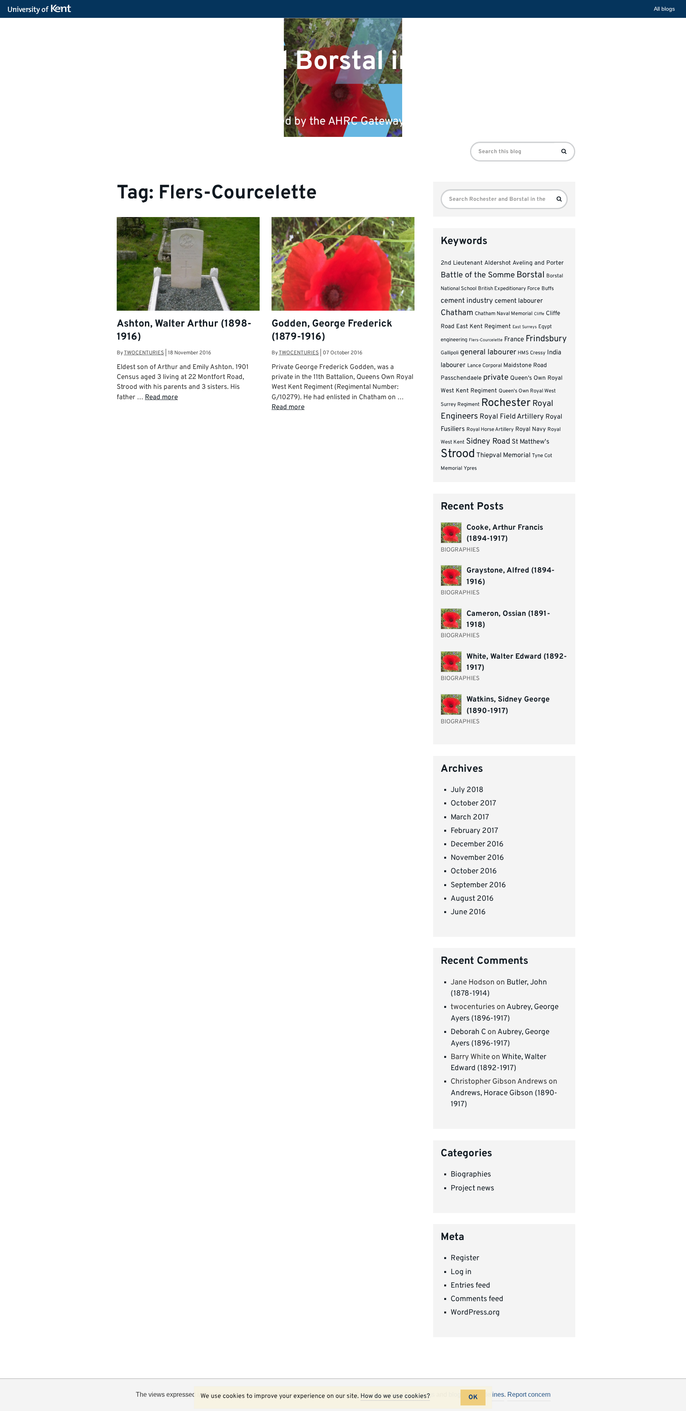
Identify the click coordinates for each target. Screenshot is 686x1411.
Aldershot (497, 263)
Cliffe (539, 314)
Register (465, 1258)
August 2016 (472, 899)
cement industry (467, 301)
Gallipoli (450, 353)
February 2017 (474, 831)
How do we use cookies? (395, 1396)
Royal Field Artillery (512, 416)
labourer (453, 365)
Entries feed (470, 1285)
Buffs (547, 288)
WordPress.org (475, 1312)
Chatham (457, 313)
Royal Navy (530, 429)
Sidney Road (488, 441)
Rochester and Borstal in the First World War (317, 76)
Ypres (470, 468)
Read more (161, 397)
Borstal (530, 275)
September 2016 (478, 885)
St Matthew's (530, 442)
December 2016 (477, 844)
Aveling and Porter (538, 263)
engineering (454, 339)
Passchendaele (461, 378)
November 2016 (477, 858)
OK (473, 1397)
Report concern (529, 1394)
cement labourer (519, 301)
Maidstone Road (525, 365)
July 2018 (467, 790)
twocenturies (144, 353)
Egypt (545, 326)
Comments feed (477, 1299)
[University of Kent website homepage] (41, 9)
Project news (472, 1188)
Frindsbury (546, 339)
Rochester (506, 403)
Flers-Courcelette (486, 340)
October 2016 (474, 871)
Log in (461, 1272)
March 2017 (470, 817)
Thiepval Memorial (503, 455)
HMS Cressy (531, 353)
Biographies (471, 1174)
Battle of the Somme (478, 275)
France (514, 339)
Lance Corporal (484, 365)
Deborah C (468, 1032)
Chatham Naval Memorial (503, 313)
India (554, 352)
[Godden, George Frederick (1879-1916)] (343, 296)
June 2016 (468, 912)
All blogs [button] (664, 9)
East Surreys (525, 327)
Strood (458, 454)
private (496, 378)
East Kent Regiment (483, 327)
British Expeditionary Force (509, 288)
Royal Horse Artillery (490, 429)
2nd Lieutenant (462, 263)
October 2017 (473, 803)
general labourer (488, 352)
